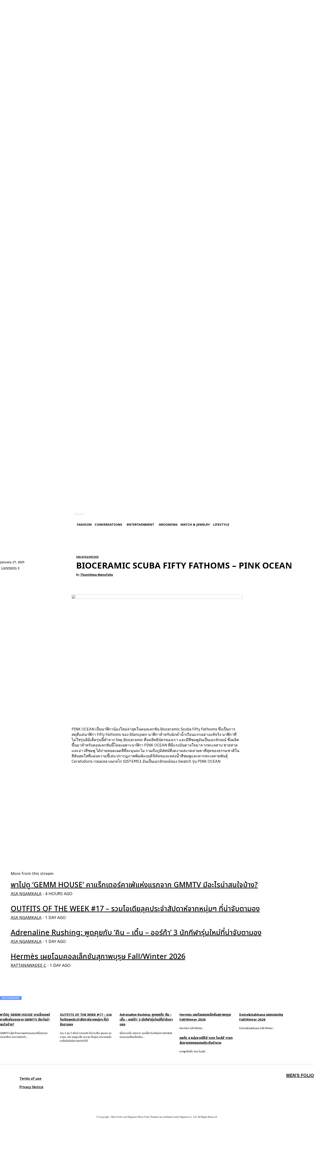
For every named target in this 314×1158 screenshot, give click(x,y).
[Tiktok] (43, 1096)
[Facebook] (7, 578)
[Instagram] (5, 1096)
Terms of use (30, 1078)
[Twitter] (31, 1096)
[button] (74, 514)
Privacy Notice (31, 1087)
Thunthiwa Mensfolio (96, 575)
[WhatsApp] (53, 578)
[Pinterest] (38, 578)
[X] (22, 578)
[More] (69, 577)
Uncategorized (87, 557)
